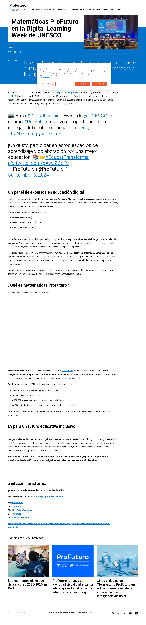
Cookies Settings (48, 84)
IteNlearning (67, 370)
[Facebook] (9, 51)
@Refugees (75, 127)
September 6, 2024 (28, 175)
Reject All (82, 84)
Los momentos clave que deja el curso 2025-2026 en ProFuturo (27, 584)
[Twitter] (20, 52)
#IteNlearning (22, 133)
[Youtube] (130, 613)
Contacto (51, 612)
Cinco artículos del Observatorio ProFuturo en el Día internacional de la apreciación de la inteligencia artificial (116, 588)
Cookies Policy (45, 78)
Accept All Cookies (99, 84)
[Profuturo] (18, 7)
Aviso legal (59, 612)
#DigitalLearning (45, 115)
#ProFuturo (36, 121)
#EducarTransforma (67, 157)
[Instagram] (118, 613)
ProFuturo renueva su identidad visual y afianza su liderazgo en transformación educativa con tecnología (72, 586)
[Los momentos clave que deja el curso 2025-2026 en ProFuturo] (28, 561)
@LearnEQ (53, 133)
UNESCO (13, 96)
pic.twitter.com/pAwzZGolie (38, 163)
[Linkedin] (15, 51)
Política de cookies (85, 612)
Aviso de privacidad (70, 612)
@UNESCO (95, 115)
